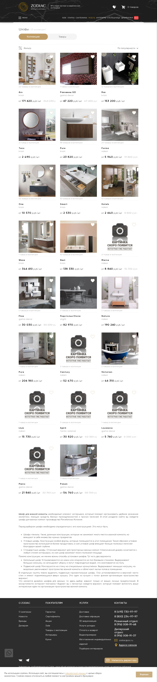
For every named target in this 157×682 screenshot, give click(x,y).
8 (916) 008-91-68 (125, 624)
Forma (105, 148)
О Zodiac (24, 602)
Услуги (83, 602)
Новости (23, 616)
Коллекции (33, 36)
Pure (63, 148)
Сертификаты (53, 616)
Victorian (106, 372)
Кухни (48, 639)
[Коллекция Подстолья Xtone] (78, 293)
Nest (62, 260)
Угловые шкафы (31, 541)
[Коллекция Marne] (119, 237)
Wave (22, 260)
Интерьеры (51, 635)
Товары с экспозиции (56, 630)
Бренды (23, 621)
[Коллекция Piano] (37, 460)
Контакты (120, 602)
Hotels (105, 204)
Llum (21, 428)
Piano (22, 484)
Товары (62, 36)
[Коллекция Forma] (119, 125)
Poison (64, 484)
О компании (25, 612)
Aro (21, 92)
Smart (63, 204)
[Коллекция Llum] (37, 404)
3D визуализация (87, 621)
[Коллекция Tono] (37, 125)
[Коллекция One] (37, 181)
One (21, 204)
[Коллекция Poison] (78, 460)
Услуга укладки (87, 625)
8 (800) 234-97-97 (126, 616)
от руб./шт (30, 101)
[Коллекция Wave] (37, 237)
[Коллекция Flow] (37, 293)
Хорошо (144, 674)
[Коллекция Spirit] (78, 404)
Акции (49, 621)
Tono (22, 148)
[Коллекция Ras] (119, 69)
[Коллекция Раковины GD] (78, 69)
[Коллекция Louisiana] (119, 404)
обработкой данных (75, 673)
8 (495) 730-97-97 (125, 611)
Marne (105, 260)
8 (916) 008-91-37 (125, 635)
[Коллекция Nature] (119, 293)
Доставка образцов (89, 616)
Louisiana (107, 428)
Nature (105, 316)
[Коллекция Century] (78, 349)
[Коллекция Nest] (78, 237)
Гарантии (50, 612)
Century (65, 372)
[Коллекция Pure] (78, 125)
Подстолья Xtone (70, 316)
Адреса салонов (128, 645)
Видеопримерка (87, 635)
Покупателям (54, 602)
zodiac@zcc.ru (126, 640)
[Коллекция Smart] (78, 181)
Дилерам (23, 625)
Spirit (63, 428)
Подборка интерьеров (91, 648)
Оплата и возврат (88, 630)
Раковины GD (68, 92)
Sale (48, 625)
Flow (21, 316)
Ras (103, 92)
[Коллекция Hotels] (119, 181)
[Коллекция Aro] (37, 69)
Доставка (84, 612)
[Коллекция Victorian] (119, 349)
